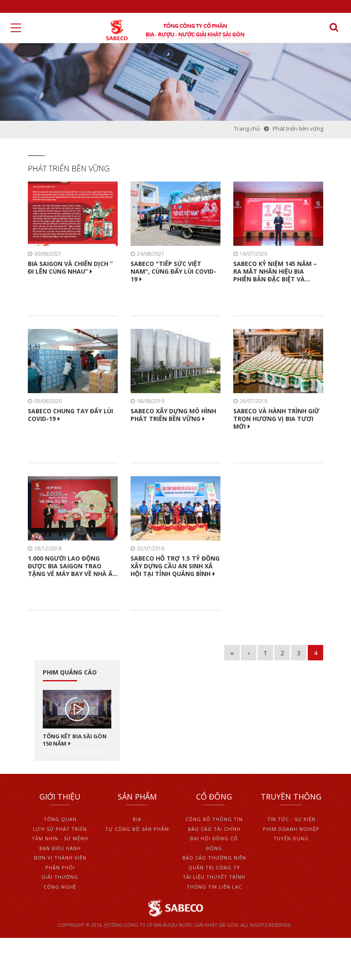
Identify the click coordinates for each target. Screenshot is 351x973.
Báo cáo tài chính (214, 829)
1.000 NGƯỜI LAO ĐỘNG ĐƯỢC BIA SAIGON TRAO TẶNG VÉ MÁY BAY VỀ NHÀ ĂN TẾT (72, 566)
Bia (137, 819)
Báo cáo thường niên (214, 857)
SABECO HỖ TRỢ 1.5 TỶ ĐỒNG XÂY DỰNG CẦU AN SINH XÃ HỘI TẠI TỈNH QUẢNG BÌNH (175, 566)
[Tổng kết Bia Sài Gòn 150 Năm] (77, 709)
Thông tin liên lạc (214, 886)
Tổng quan (60, 819)
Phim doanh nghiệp (291, 829)
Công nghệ (60, 886)
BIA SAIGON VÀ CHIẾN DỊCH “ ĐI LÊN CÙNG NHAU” (70, 267)
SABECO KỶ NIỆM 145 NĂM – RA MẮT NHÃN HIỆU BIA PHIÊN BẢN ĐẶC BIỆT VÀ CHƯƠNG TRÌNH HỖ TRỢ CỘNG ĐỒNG (275, 272)
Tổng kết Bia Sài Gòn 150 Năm (75, 739)
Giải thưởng (60, 877)
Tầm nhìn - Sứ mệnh (60, 838)
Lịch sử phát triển (60, 829)
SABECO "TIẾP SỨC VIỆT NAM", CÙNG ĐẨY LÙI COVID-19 (173, 271)
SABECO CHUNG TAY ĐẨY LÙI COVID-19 (70, 415)
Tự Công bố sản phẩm (137, 829)
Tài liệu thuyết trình (214, 877)
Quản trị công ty (214, 867)
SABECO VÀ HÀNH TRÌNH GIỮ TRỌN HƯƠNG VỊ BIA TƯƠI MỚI (276, 418)
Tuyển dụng (291, 838)
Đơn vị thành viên (60, 857)
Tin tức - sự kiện (291, 819)
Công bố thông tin (214, 819)
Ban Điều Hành (60, 848)
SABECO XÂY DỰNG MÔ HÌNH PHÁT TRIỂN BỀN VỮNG (173, 415)
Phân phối (60, 867)
